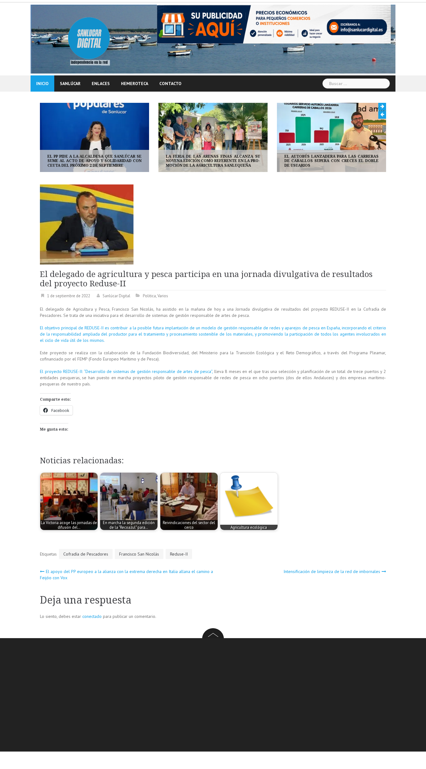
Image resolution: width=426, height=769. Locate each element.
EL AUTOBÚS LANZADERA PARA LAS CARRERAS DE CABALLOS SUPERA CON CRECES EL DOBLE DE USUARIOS (216, 161)
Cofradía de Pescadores (85, 554)
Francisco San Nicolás (139, 554)
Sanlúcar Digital (116, 296)
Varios (162, 296)
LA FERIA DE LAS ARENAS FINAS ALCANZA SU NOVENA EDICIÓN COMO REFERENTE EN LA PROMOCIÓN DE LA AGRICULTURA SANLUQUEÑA (97, 161)
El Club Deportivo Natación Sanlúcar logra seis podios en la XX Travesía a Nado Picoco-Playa (334, 161)
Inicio (42, 83)
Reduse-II (179, 554)
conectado (92, 616)
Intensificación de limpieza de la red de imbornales (331, 571)
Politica (149, 296)
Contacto (170, 83)
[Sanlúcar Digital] (89, 38)
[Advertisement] (227, 696)
